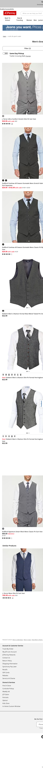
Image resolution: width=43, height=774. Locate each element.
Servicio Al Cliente (9, 678)
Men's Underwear (18, 640)
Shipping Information (10, 664)
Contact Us (6, 658)
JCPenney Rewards (9, 655)
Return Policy (7, 661)
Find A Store (7, 686)
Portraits (5, 697)
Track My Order (8, 649)
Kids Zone (6, 703)
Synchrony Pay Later (10, 667)
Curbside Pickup (8, 689)
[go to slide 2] (28, 112)
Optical (5, 700)
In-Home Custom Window (11, 706)
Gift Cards (6, 672)
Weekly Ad (6, 691)
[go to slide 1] (27, 112)
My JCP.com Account (10, 652)
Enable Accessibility (7, 9)
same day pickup (17, 53)
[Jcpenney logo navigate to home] (9, 13)
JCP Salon (6, 694)
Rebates (5, 675)
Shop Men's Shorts (37, 640)
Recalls (5, 669)
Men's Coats (27, 640)
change (28, 56)
